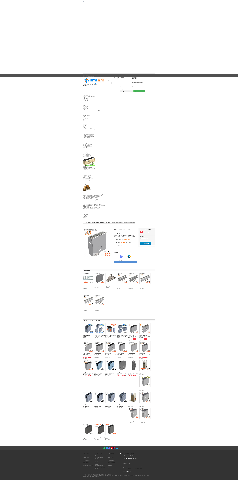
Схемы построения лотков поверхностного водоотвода (93, 194)
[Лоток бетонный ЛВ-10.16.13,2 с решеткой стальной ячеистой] (144, 278)
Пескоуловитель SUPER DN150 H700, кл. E (133, 420)
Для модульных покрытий (87, 184)
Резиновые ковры (86, 179)
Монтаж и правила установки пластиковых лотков (92, 195)
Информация (85, 191)
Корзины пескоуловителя (87, 146)
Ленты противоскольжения (88, 178)
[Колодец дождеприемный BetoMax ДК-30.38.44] (122, 328)
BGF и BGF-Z (85, 118)
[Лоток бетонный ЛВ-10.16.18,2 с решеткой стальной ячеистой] (99, 300)
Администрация (86, 75)
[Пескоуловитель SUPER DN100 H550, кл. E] (144, 397)
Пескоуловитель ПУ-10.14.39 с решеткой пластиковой (133, 336)
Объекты (84, 217)
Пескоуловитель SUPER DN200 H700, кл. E (144, 420)
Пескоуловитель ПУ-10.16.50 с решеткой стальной (133, 354)
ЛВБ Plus (84, 125)
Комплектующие (86, 143)
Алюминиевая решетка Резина (88, 170)
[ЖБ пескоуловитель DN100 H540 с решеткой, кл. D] (88, 429)
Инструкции (85, 193)
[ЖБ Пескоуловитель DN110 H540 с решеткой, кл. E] (110, 429)
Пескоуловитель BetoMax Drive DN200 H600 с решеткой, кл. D (110, 405)
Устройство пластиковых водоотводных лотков (91, 196)
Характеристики (86, 206)
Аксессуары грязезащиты (87, 181)
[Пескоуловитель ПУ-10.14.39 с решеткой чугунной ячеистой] (110, 346)
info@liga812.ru (128, 471)
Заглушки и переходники (87, 144)
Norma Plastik (85, 100)
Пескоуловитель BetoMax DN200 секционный (99, 336)
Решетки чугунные (86, 140)
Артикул (115, 233)
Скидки (109, 455)
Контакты (84, 218)
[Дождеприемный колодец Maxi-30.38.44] (110, 328)
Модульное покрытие (87, 175)
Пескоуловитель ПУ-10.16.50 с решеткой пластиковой (122, 354)
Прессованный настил (87, 155)
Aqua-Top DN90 (85, 98)
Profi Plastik (85, 101)
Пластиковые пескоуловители (88, 134)
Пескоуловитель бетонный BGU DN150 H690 (121, 373)
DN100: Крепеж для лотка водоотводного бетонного (110, 285)
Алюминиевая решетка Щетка (88, 171)
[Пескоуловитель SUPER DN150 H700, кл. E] (133, 413)
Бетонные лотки (86, 113)
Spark (84, 97)
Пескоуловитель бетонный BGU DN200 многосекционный (133, 373)
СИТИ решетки (85, 169)
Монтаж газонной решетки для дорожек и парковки (92, 204)
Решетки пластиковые (87, 139)
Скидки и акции (85, 214)
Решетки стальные (86, 138)
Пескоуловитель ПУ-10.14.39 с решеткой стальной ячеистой (88, 354)
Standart (84, 116)
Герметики (85, 147)
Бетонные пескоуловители (88, 135)
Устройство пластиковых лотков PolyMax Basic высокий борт (94, 205)
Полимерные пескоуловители (88, 136)
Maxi (83, 117)
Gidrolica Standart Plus (87, 104)
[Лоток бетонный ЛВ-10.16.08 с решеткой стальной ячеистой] (122, 278)
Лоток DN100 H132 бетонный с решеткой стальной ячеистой (144, 286)
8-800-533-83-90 (119, 77)
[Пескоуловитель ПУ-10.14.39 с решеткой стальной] (144, 328)
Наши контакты (111, 460)
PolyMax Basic (85, 107)
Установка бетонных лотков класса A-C (90, 199)
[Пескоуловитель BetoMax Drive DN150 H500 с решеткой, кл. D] (110, 365)
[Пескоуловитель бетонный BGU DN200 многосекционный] (133, 365)
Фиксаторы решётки (86, 145)
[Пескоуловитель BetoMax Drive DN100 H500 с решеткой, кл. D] (99, 365)
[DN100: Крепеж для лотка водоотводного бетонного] (110, 278)
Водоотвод (85, 94)
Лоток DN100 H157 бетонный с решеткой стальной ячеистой (87, 308)
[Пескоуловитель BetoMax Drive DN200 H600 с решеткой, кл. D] (110, 397)
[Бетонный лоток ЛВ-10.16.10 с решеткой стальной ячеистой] (133, 278)
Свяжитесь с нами (111, 462)
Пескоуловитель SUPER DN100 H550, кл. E (144, 404)
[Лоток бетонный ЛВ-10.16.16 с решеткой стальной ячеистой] (88, 300)
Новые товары (110, 457)
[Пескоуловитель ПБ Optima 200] (133, 397)
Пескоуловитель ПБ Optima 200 (132, 404)
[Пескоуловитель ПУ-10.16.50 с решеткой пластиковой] (122, 346)
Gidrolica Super (85, 106)
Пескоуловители (86, 133)
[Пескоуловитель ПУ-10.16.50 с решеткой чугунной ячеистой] (88, 365)
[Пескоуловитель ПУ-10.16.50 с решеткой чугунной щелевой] (144, 346)
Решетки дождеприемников (88, 152)
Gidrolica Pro (85, 105)
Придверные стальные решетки (89, 168)
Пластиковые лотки (86, 95)
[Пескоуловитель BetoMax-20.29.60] (88, 328)
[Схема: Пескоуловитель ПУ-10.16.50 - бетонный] (99, 278)
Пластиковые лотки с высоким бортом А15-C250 (92, 110)
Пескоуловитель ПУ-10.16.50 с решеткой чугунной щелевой (144, 354)
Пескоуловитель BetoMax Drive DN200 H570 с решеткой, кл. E (122, 405)
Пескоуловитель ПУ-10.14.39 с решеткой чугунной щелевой (99, 354)
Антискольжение (86, 176)
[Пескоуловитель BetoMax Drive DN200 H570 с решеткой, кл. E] (122, 397)
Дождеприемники (86, 149)
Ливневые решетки (86, 137)
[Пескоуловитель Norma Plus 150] (144, 365)
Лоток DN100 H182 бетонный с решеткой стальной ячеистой (98, 308)
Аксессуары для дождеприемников (89, 153)
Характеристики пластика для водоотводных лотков (92, 210)
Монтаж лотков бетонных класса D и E (90, 200)
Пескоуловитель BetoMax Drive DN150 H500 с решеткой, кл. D (110, 373)
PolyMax (84, 109)
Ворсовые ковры (86, 174)
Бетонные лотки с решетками (88, 114)
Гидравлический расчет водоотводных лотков (91, 213)
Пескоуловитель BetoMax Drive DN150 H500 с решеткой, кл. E (99, 405)
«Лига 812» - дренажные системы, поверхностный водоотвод (99, 474)
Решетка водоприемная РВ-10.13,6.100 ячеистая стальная (88, 286)
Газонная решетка (86, 156)
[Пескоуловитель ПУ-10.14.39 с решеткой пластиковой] (133, 328)
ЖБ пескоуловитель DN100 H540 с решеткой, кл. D (88, 437)
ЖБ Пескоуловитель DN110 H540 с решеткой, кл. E (110, 437)
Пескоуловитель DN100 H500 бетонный (99, 285)
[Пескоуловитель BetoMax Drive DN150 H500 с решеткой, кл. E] (99, 397)
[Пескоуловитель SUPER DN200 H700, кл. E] (144, 413)
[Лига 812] (94, 81)
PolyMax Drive (85, 108)
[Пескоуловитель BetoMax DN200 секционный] (99, 328)
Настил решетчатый (86, 154)
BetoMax (84, 123)
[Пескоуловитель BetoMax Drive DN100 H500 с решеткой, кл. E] (88, 397)
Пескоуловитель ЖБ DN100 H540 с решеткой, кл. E (99, 437)
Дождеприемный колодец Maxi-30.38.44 (110, 336)
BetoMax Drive (85, 124)
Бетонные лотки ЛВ (86, 115)
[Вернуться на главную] (84, 222)
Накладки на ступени (87, 177)
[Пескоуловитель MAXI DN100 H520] (144, 381)
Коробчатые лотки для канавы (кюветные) (91, 129)
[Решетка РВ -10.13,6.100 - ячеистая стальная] (88, 278)
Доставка (84, 215)
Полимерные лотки (86, 130)
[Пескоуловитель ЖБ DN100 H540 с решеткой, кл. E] (99, 429)
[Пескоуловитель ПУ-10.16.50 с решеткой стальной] (133, 346)
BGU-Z (84, 120)
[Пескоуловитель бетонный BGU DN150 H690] (122, 365)
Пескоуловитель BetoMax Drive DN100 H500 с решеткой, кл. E (88, 405)
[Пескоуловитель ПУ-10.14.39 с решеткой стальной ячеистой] (88, 346)
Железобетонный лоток (87, 128)
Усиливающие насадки (87, 148)
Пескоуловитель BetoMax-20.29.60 (86, 336)
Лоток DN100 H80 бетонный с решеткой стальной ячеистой (121, 286)
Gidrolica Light (85, 99)
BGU (83, 119)
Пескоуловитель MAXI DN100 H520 (144, 388)
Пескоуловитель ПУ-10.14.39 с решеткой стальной (144, 336)
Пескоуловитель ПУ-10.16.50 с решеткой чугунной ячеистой (88, 373)
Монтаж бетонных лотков (87, 198)
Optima (84, 126)
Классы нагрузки (98, 455)
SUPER (84, 127)
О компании (85, 216)
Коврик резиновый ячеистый (88, 180)
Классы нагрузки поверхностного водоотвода (91, 207)
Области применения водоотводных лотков (91, 208)
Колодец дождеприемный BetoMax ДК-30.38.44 (122, 336)
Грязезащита (85, 166)
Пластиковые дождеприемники (88, 150)
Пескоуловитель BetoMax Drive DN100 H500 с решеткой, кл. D (99, 373)
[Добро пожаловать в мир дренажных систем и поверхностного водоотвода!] (119, 37)
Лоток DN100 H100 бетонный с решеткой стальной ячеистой (132, 286)
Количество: (142, 236)
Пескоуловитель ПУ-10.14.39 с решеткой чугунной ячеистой (110, 354)
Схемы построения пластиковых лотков (90, 197)
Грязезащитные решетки (87, 167)
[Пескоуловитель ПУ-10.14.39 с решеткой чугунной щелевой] (99, 346)
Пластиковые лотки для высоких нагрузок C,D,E (92, 111)
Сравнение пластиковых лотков (89, 209)
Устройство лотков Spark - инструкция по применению (93, 203)
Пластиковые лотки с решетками (89, 96)
